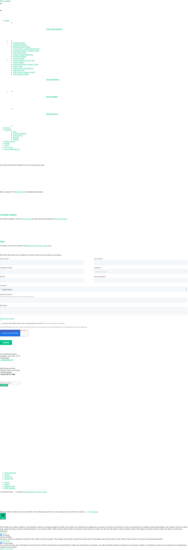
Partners (7, 484)
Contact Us (8, 477)
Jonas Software (30, 492)
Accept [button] (87, 512)
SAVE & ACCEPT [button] (6, 549)
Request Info (8, 479)
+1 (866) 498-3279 (6, 360)
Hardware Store (52, 114)
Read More (94, 512)
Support (7, 475)
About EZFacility (10, 473)
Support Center (26, 219)
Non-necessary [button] (5, 541)
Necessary (6, 535)
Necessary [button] (3, 533)
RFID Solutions (52, 97)
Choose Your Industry (54, 29)
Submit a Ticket (61, 219)
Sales (2, 241)
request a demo (43, 246)
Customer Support (8, 214)
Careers (7, 482)
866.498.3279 (20, 192)
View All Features (52, 79)
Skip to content (5, 1)
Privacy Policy (42, 492)
